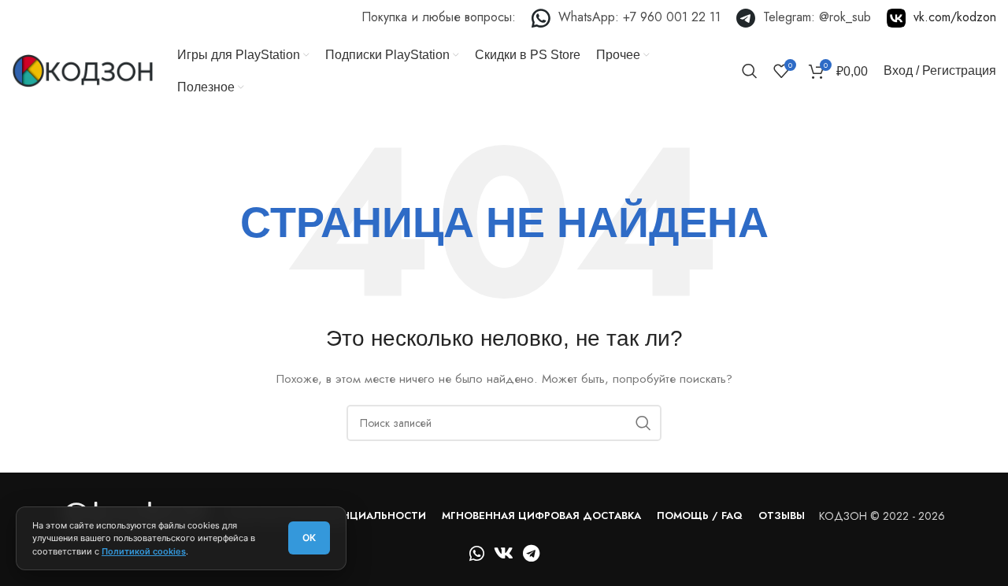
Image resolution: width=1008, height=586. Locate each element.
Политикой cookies (144, 551)
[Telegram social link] (531, 553)
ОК (309, 537)
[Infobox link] (626, 18)
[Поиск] (749, 71)
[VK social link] (503, 553)
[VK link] (941, 18)
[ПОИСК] (643, 423)
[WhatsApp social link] (477, 553)
